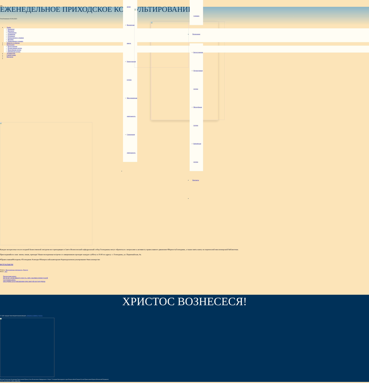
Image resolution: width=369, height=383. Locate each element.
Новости (25, 270)
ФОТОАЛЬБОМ (6, 264)
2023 (6, 271)
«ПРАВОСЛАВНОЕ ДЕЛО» (34, 315)
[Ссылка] (161, 67)
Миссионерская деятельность (14, 270)
